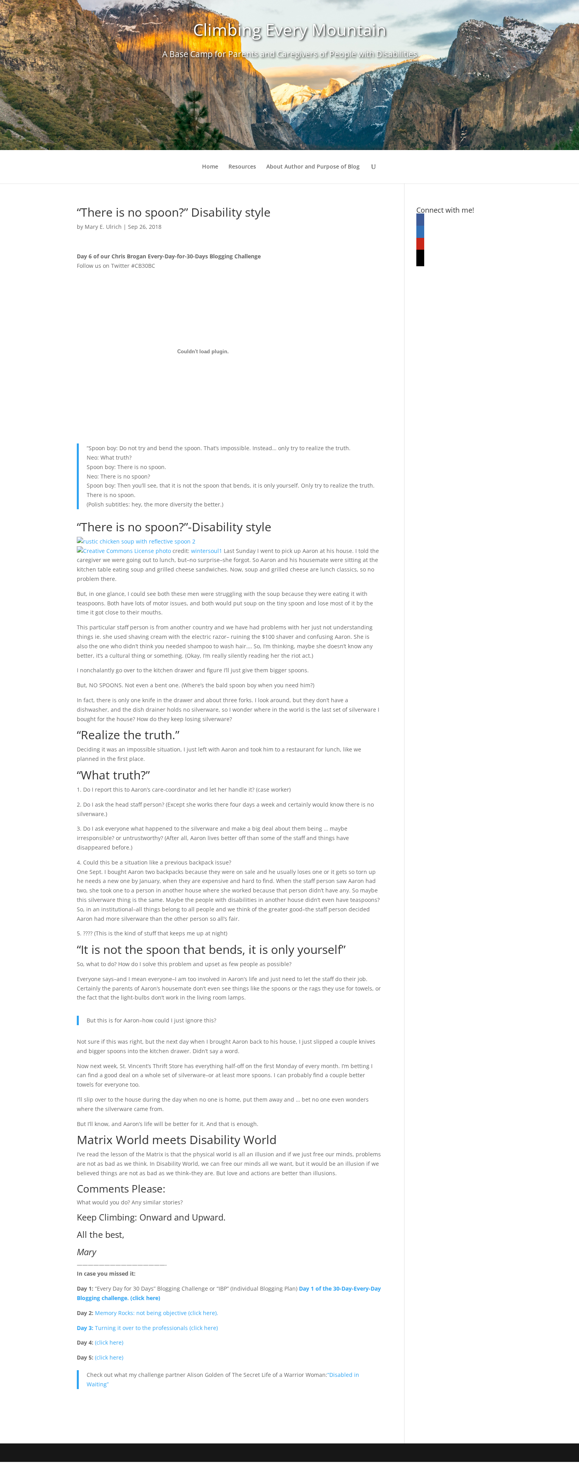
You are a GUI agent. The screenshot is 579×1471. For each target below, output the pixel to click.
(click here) (109, 1342)
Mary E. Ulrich (103, 226)
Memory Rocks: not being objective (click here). (156, 1313)
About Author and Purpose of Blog (313, 167)
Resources (242, 167)
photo (163, 551)
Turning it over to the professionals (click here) (156, 1328)
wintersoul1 (206, 551)
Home (210, 167)
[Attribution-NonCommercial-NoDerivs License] (115, 551)
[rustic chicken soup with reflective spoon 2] (136, 541)
